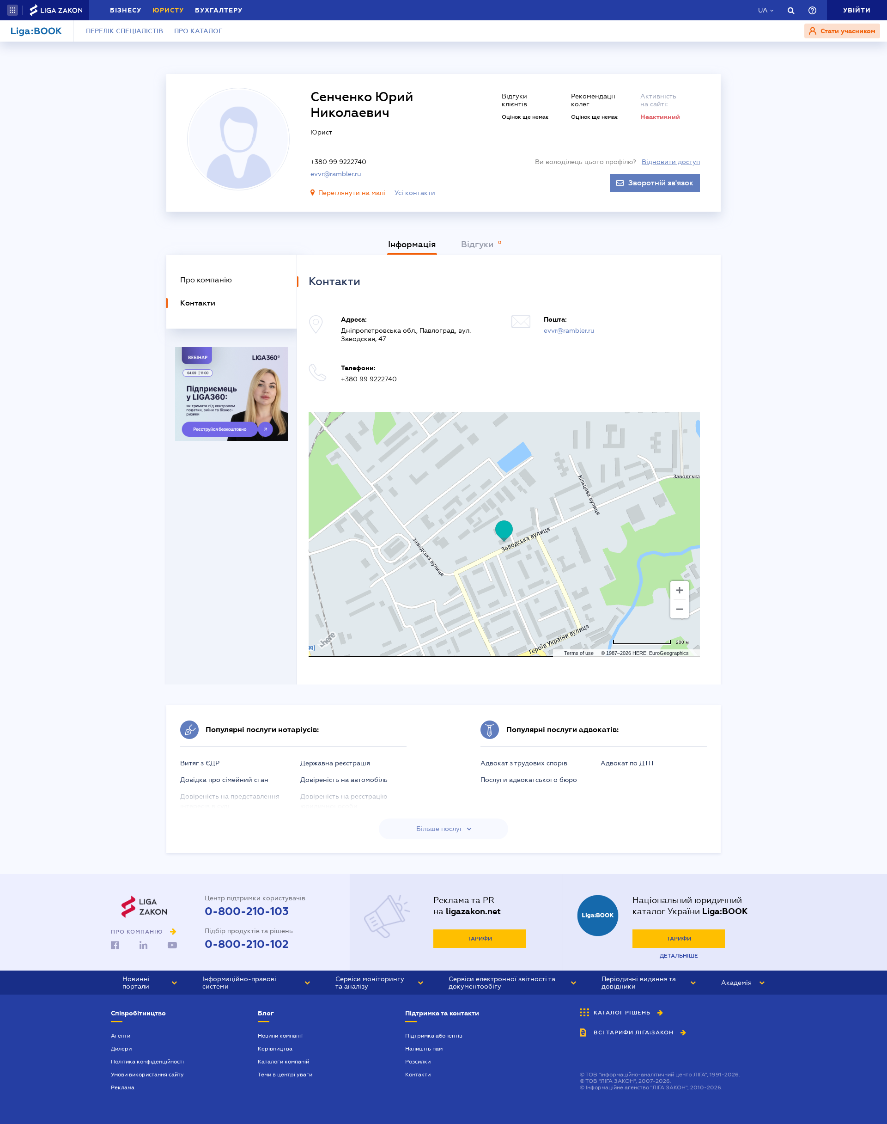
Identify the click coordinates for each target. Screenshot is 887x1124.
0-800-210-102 (247, 944)
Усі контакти (415, 192)
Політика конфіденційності (147, 1061)
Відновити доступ (671, 161)
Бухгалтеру (219, 10)
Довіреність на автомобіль (344, 779)
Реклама (122, 1087)
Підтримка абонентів (433, 1035)
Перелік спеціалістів (124, 31)
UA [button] (763, 10)
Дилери (121, 1048)
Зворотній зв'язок (660, 183)
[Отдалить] (679, 609)
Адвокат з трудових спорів (523, 763)
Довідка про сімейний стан (224, 779)
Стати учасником (847, 31)
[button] (12, 10)
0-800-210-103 (247, 911)
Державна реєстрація (335, 763)
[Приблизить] (679, 590)
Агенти (120, 1035)
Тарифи (480, 938)
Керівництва (275, 1048)
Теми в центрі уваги (285, 1074)
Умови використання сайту (147, 1074)
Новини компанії (280, 1035)
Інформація (412, 244)
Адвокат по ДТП (627, 763)
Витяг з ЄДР (199, 763)
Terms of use (579, 653)
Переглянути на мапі (351, 192)
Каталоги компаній (283, 1061)
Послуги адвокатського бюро (528, 779)
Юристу (168, 10)
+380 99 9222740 (338, 161)
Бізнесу (125, 10)
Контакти (418, 1074)
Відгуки (478, 244)
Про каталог (198, 31)
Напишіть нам (424, 1048)
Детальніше (679, 956)
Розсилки (418, 1061)
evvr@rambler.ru (335, 173)
